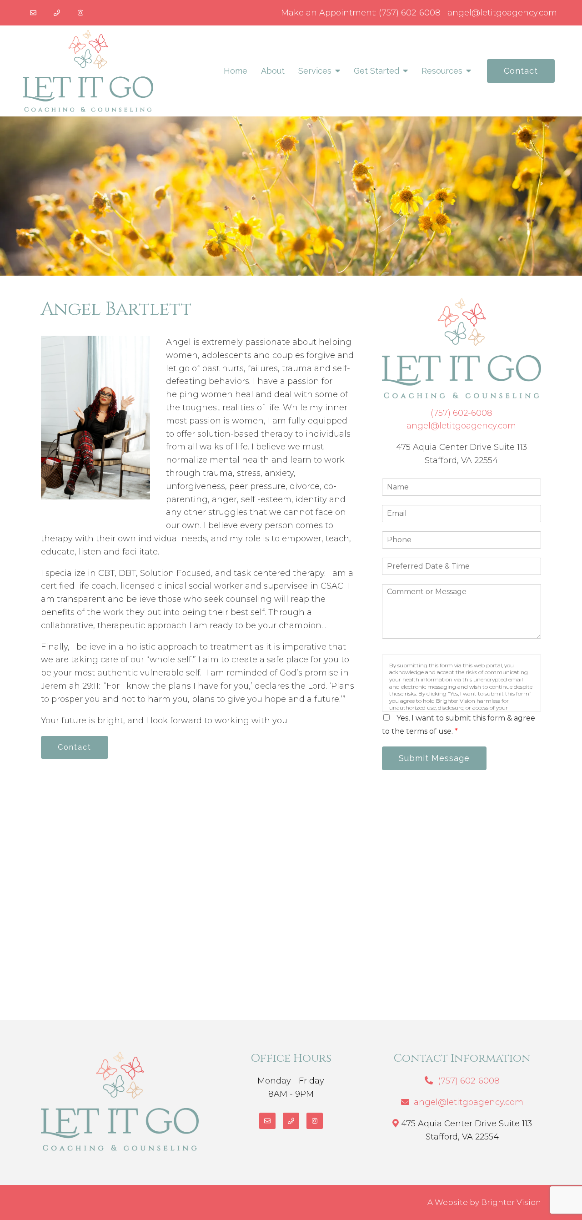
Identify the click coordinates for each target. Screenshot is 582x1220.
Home (235, 71)
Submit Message (434, 758)
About (273, 71)
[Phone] (57, 13)
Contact (521, 71)
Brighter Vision (511, 1202)
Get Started (376, 71)
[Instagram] (80, 13)
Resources (441, 71)
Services (314, 71)
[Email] (33, 13)
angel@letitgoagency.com (502, 13)
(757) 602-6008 (410, 13)
